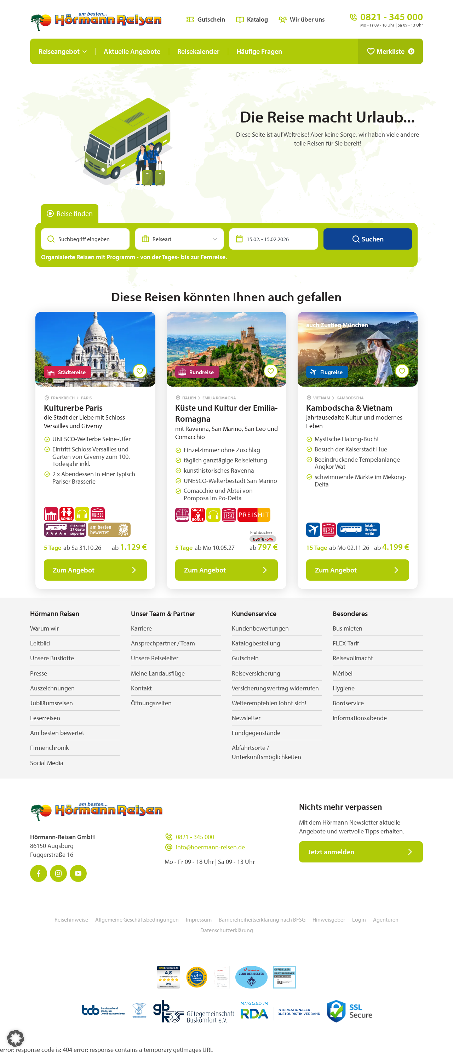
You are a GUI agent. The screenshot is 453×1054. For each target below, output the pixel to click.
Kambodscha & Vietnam (349, 407)
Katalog (257, 19)
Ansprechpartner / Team (163, 643)
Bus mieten (347, 628)
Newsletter (246, 718)
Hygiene (344, 688)
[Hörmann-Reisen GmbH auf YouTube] (78, 873)
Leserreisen (45, 718)
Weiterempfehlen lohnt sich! (269, 703)
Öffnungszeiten (151, 703)
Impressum (199, 919)
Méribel (342, 673)
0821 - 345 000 (195, 837)
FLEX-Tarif (346, 643)
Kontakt (141, 688)
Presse (38, 673)
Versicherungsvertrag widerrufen (275, 688)
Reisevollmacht (353, 658)
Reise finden (75, 213)
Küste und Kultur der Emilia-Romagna (226, 413)
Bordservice (348, 703)
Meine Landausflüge (158, 673)
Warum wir (44, 628)
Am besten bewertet (57, 733)
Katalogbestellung (256, 643)
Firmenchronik (49, 748)
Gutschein (211, 19)
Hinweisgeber (328, 919)
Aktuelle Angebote (132, 51)
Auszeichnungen (52, 688)
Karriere (141, 628)
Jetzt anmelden (331, 851)
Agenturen (385, 919)
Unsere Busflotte (52, 658)
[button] (15, 1038)
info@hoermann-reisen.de (210, 847)
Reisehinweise (71, 919)
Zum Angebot (73, 569)
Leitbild (40, 643)
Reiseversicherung (256, 673)
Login (359, 919)
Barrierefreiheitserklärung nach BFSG (262, 919)
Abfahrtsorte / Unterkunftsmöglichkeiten (266, 752)
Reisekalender (198, 51)
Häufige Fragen (259, 51)
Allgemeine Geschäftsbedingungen (137, 919)
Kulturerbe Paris (73, 407)
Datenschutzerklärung (226, 930)
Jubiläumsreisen (51, 703)
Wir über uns (307, 19)
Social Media (46, 763)
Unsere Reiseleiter (154, 658)
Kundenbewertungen (260, 628)
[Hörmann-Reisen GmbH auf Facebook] (38, 873)
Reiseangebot (59, 51)
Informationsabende (360, 718)
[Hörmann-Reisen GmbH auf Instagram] (58, 873)
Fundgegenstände (256, 733)
